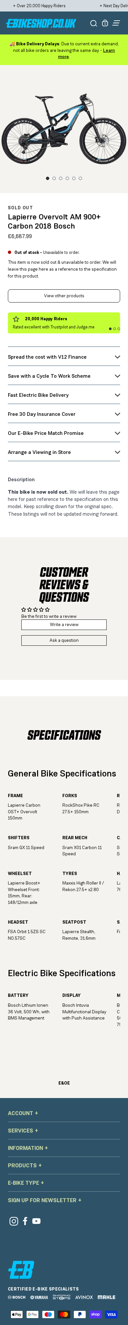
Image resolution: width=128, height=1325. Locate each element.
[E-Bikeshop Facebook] (25, 1221)
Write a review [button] (64, 624)
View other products (64, 296)
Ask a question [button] (64, 640)
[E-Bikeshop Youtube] (36, 1221)
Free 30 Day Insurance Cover (41, 414)
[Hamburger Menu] (116, 23)
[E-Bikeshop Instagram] (13, 1221)
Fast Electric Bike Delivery (38, 395)
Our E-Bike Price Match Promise (46, 433)
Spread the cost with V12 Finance (47, 356)
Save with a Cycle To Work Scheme (49, 375)
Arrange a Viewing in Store (39, 452)
